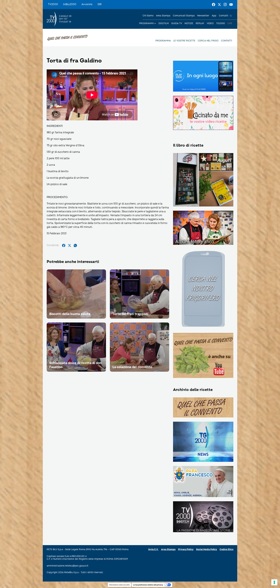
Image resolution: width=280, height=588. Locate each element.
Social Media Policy (206, 549)
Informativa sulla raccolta (119, 585)
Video (210, 23)
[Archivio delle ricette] (203, 407)
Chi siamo (148, 15)
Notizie (189, 23)
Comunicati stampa (184, 15)
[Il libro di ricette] (203, 180)
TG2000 (220, 23)
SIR (100, 4)
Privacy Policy (185, 549)
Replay (200, 23)
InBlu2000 (69, 4)
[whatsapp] (75, 245)
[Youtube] (231, 4)
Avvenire (87, 4)
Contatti (223, 15)
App (214, 15)
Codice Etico (226, 549)
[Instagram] (225, 4)
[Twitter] (219, 4)
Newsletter (203, 15)
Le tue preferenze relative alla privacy (148, 585)
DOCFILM (163, 23)
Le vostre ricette (184, 40)
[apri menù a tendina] (155, 23)
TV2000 (53, 4)
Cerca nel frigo (208, 40)
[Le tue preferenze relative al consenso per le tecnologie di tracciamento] (274, 582)
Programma (163, 40)
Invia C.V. (153, 549)
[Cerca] (230, 16)
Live (230, 23)
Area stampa (163, 15)
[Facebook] (213, 4)
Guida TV (176, 23)
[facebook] (63, 245)
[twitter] (69, 245)
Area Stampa (168, 549)
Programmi (146, 23)
